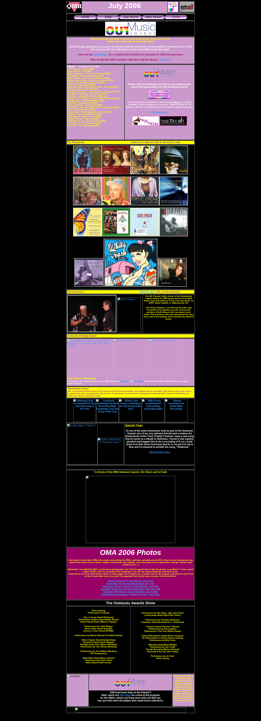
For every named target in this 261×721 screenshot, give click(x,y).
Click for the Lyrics (159, 452)
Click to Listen (159, 112)
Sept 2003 (138, 381)
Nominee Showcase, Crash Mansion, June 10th (131, 592)
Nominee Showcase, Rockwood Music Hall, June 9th (131, 589)
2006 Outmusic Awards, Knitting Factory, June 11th (131, 594)
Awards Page (100, 54)
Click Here (165, 59)
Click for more (148, 292)
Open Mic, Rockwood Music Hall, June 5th (131, 583)
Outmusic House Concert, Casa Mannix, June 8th (130, 586)
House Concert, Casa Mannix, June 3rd (130, 581)
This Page (125, 695)
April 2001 (124, 381)
